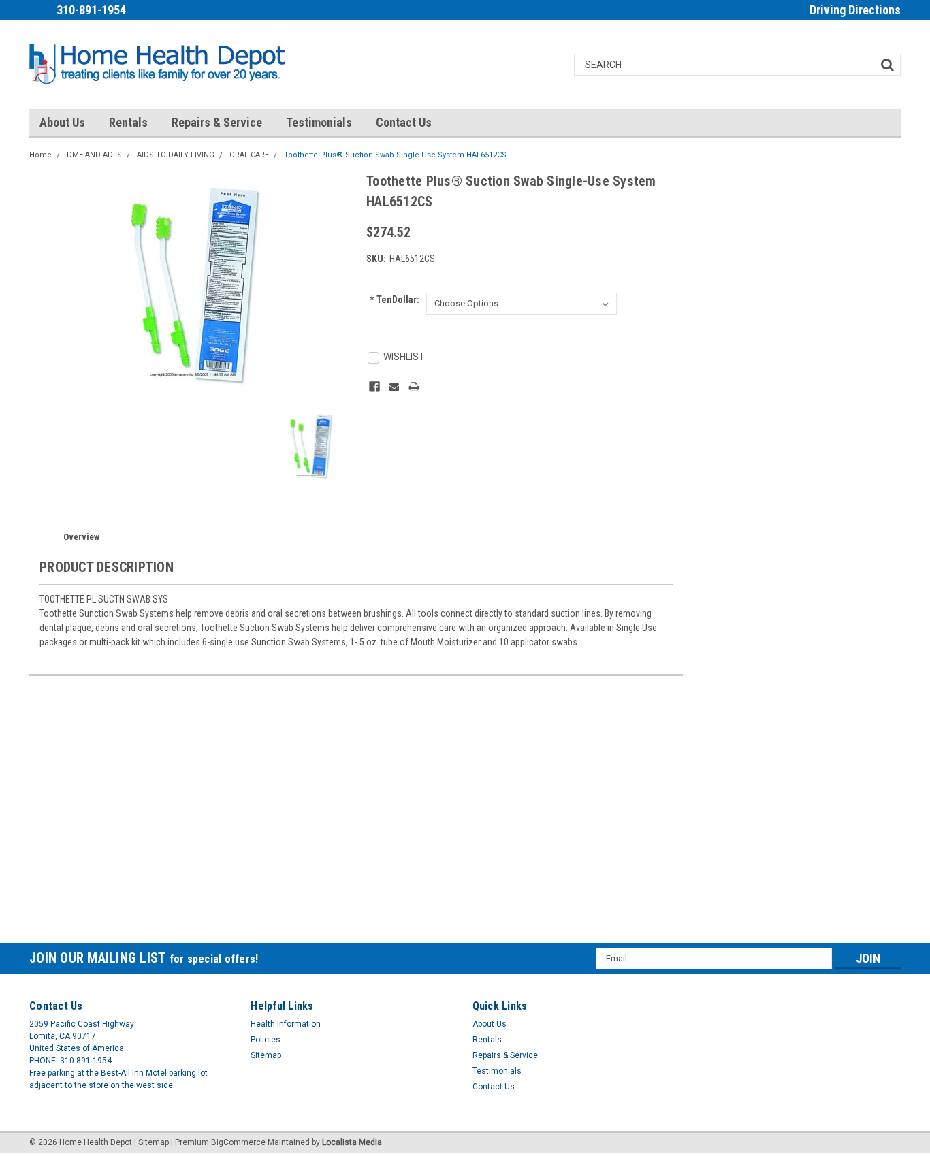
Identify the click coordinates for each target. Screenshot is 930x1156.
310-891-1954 (91, 10)
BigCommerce (238, 1142)
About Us (62, 122)
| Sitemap (151, 1142)
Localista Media (352, 1142)
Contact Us (404, 122)
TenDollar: (394, 299)
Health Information (286, 1024)
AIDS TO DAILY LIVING (175, 154)
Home (40, 154)
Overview (81, 537)
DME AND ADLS (94, 154)
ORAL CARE (249, 154)
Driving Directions (855, 10)
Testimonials (319, 122)
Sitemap (266, 1055)
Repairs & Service (217, 122)
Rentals (128, 122)
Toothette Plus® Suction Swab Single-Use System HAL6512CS (395, 154)
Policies (265, 1039)
